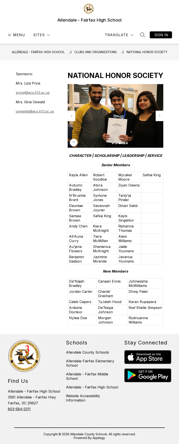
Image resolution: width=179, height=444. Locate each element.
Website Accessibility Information (83, 398)
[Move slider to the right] (159, 116)
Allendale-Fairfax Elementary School (90, 363)
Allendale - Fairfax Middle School (87, 376)
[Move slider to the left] (71, 116)
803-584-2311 (19, 409)
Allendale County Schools (87, 352)
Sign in (161, 35)
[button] (113, 143)
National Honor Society (147, 52)
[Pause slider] (73, 142)
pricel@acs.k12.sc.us (33, 92)
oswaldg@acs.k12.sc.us (35, 111)
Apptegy (99, 438)
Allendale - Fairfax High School (38, 52)
